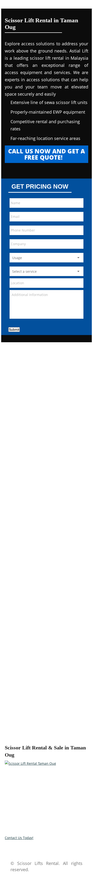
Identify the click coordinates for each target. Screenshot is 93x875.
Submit (14, 329)
